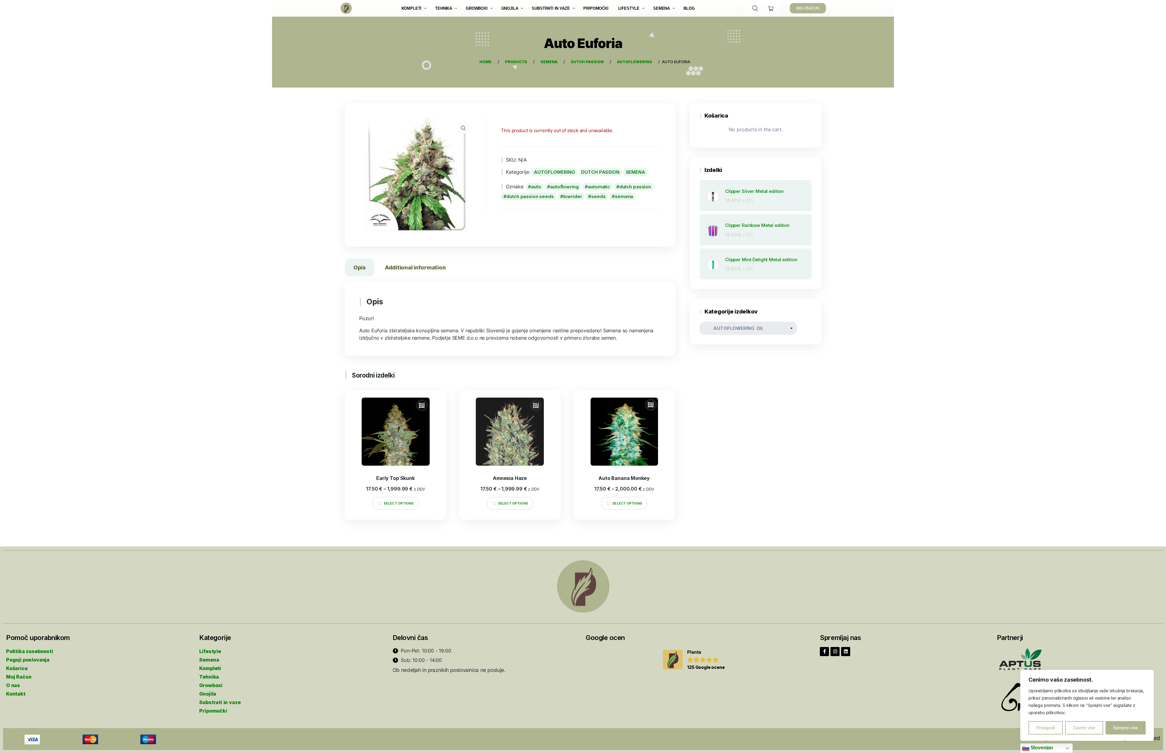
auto (536, 187)
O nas (13, 685)
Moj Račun (18, 677)
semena (624, 196)
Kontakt (16, 694)
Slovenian (1041, 747)
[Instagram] (835, 651)
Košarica (17, 668)
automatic (599, 187)
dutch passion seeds (530, 196)
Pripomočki (213, 711)
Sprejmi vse (1125, 727)
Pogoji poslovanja (27, 660)
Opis (359, 267)
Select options (399, 503)
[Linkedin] (845, 651)
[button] (694, 660)
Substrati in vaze (219, 702)
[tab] (360, 268)
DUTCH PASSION (600, 172)
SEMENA (635, 172)
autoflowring (564, 187)
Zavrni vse (1084, 727)
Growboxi (211, 685)
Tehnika (209, 677)
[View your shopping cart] (770, 8)
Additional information (415, 267)
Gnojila (207, 694)
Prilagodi (1045, 727)
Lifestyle (210, 651)
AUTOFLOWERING (554, 172)
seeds (598, 196)
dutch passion (635, 187)
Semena (209, 660)
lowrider (572, 196)
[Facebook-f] (824, 651)
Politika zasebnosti (29, 651)
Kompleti (210, 668)
